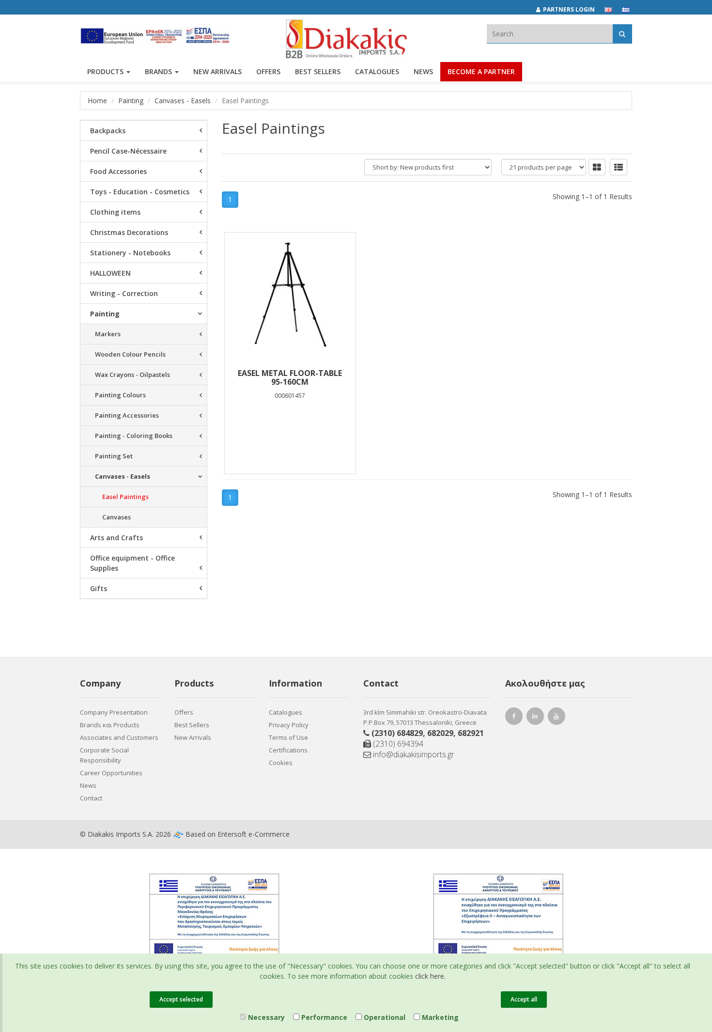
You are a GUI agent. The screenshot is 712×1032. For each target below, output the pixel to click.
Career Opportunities (111, 772)
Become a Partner (481, 71)
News (423, 71)
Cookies (281, 762)
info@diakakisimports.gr (412, 754)
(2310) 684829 (397, 733)
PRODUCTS (106, 71)
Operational (383, 1017)
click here (429, 976)
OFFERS (268, 71)
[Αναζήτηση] (622, 33)
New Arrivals (192, 737)
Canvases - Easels (183, 100)
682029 (440, 733)
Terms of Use (288, 737)
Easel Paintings (125, 496)
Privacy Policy (289, 724)
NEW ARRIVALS (217, 71)
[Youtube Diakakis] (558, 717)
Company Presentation (114, 712)
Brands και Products (109, 724)
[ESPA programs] (155, 35)
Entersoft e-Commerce (253, 834)
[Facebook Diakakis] (515, 717)
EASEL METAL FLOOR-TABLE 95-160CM (290, 377)
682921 (471, 733)
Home (97, 100)
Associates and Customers (119, 737)
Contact (91, 798)
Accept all (524, 999)
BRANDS (159, 71)
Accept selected (181, 999)
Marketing (439, 1017)
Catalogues (377, 71)
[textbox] (550, 33)
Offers (183, 712)
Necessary (265, 1017)
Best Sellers (318, 71)
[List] (618, 167)
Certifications (288, 750)
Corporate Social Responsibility (104, 755)
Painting (130, 100)
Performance (323, 1017)
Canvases (116, 517)
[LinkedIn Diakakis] (536, 717)
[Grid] (596, 167)
